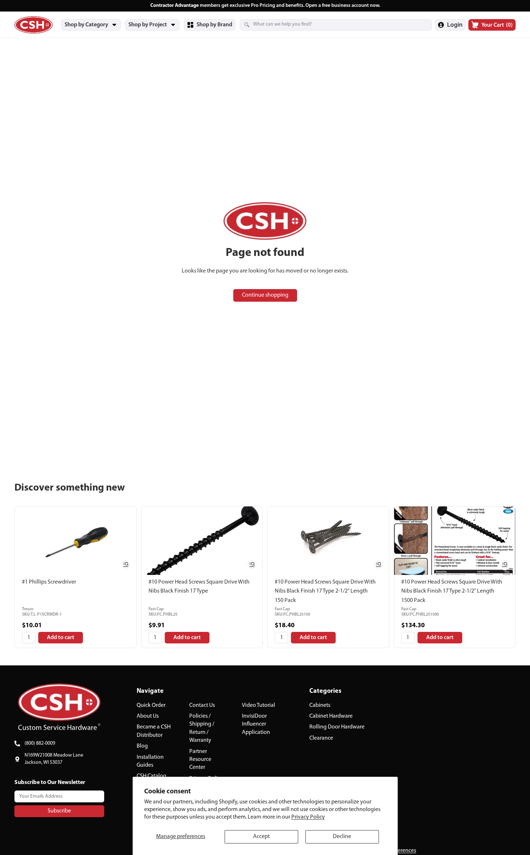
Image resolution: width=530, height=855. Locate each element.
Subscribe (59, 811)
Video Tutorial (258, 705)
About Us (148, 716)
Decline (342, 837)
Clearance (321, 738)
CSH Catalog (151, 776)
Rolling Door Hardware (337, 727)
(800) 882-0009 (40, 743)
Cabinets (319, 705)
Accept (261, 837)
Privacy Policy (308, 817)
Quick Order (151, 705)
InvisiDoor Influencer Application (256, 724)
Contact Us (202, 705)
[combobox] (327, 24)
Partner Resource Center (200, 760)
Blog (142, 746)
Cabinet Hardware (331, 716)
